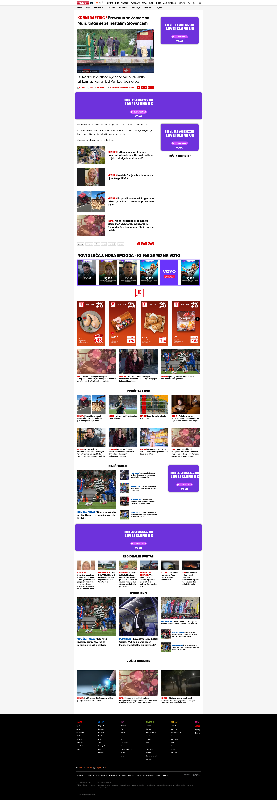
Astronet (173, 726)
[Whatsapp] (145, 87)
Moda (147, 742)
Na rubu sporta (102, 736)
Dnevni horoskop (176, 732)
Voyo (122, 756)
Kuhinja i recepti (151, 732)
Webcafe (135, 3)
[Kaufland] (138, 293)
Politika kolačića (114, 775)
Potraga (80, 244)
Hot (117, 3)
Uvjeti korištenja (101, 775)
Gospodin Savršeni (126, 749)
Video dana (174, 752)
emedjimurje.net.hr (103, 785)
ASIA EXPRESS (169, 3)
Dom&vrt (148, 729)
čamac (120, 244)
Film (122, 729)
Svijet (88, 7)
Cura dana (174, 729)
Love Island (124, 742)
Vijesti (79, 7)
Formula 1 (101, 752)
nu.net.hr (190, 785)
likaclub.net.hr (102, 788)
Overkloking (174, 739)
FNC (99, 749)
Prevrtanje (112, 244)
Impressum (80, 775)
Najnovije (198, 730)
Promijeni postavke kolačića (152, 775)
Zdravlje (148, 752)
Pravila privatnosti (128, 775)
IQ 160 (158, 3)
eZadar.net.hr (180, 785)
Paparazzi (123, 736)
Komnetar (173, 736)
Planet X (173, 742)
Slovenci (89, 244)
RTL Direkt (122, 7)
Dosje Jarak (148, 7)
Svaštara (173, 746)
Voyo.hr (92, 785)
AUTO (151, 3)
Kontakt (138, 775)
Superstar (124, 746)
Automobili (149, 759)
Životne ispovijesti (151, 756)
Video (197, 726)
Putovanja (149, 746)
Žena (144, 3)
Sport (110, 3)
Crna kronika (98, 7)
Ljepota (148, 736)
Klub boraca (101, 732)
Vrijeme (159, 7)
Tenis (99, 742)
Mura (104, 244)
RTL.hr (78, 785)
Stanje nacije (135, 7)
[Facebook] (138, 87)
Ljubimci (148, 739)
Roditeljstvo (149, 749)
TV (121, 739)
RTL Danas (111, 7)
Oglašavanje (90, 775)
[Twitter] (142, 87)
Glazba (123, 732)
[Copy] (152, 87)
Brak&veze (149, 726)
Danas (79, 722)
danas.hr (100, 88)
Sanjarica (197, 733)
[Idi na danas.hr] (85, 3)
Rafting (97, 244)
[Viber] (149, 87)
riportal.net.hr (150, 785)
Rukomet (101, 729)
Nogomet (101, 726)
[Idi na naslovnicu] (100, 5)
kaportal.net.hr (125, 785)
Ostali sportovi (102, 746)
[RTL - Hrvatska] (187, 775)
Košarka (100, 739)
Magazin (125, 3)
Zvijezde (123, 726)
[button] (80, 262)
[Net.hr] (196, 775)
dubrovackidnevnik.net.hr (165, 785)
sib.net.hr (115, 785)
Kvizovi (173, 749)
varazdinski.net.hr (138, 785)
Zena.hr (85, 785)
